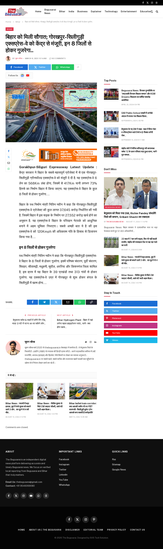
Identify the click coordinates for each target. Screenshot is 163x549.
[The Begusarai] (16, 11)
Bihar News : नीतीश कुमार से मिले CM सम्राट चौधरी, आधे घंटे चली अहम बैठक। (50, 406)
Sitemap (116, 464)
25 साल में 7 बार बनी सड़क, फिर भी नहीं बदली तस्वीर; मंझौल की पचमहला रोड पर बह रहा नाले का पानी (139, 242)
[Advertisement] (130, 49)
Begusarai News (50, 11)
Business (82, 11)
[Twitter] (9, 157)
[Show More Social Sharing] (78, 67)
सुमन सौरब (18, 58)
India (71, 11)
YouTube (63, 480)
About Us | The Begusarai (45, 530)
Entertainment (129, 11)
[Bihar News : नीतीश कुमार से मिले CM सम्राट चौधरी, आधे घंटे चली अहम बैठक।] (51, 391)
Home (38, 11)
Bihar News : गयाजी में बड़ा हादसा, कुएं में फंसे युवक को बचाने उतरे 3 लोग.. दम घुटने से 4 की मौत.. (18, 408)
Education (145, 11)
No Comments (59, 58)
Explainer (96, 11)
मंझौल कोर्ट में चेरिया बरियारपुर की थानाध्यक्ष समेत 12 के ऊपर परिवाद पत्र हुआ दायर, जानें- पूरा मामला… (139, 151)
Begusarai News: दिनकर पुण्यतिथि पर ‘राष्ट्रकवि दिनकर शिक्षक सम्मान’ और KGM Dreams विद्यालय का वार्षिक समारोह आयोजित (138, 95)
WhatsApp (64, 485)
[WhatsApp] (9, 169)
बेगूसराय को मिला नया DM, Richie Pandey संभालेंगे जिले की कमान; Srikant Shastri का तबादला (130, 215)
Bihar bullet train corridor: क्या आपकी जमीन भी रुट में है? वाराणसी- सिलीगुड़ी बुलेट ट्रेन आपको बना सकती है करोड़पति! (83, 408)
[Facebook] (9, 151)
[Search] (156, 11)
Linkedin (63, 474)
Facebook (64, 459)
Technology (111, 11)
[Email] (9, 163)
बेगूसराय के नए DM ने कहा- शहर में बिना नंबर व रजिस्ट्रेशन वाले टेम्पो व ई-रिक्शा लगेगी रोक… (138, 132)
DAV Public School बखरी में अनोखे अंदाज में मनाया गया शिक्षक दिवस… (136, 114)
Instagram (64, 464)
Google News (119, 469)
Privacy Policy (116, 530)
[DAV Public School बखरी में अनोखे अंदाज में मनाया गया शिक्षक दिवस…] (111, 116)
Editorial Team (93, 530)
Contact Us (137, 530)
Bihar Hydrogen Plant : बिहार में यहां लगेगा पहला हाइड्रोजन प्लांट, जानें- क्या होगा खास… (75, 324)
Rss (114, 459)
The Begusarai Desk (115, 222)
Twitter (62, 469)
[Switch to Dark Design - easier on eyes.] (152, 11)
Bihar (62, 11)
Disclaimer (72, 530)
